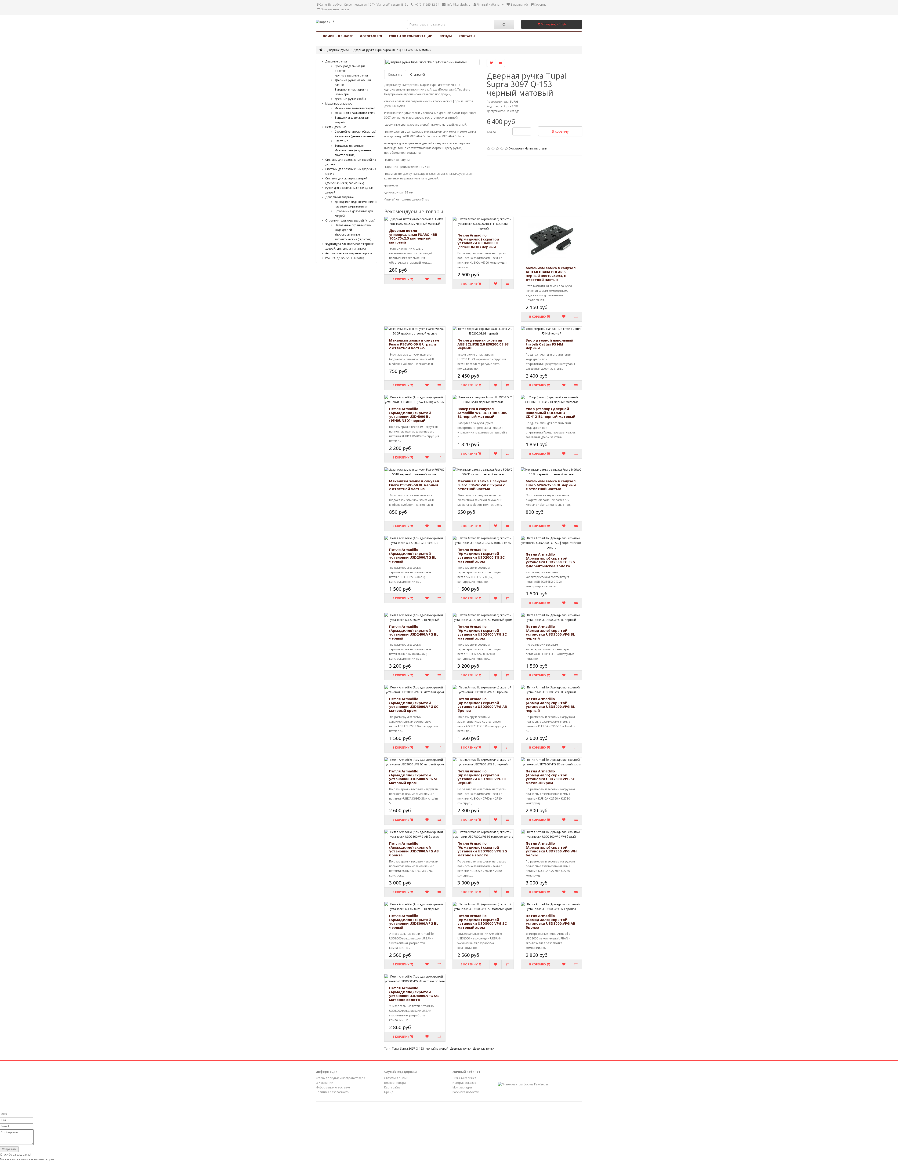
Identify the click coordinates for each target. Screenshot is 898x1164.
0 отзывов (515, 148)
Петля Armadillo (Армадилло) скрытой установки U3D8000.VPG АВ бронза (550, 921)
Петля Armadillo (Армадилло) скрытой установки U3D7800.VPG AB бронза (414, 849)
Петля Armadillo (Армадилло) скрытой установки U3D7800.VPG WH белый (551, 849)
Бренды (445, 36)
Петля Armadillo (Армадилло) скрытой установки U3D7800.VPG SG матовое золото (482, 849)
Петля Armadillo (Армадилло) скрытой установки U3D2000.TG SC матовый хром (481, 555)
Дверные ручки (338, 50)
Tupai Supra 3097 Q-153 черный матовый (420, 1049)
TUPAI (514, 102)
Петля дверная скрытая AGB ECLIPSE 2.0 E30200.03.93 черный (483, 344)
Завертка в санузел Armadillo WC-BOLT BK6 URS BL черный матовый (482, 412)
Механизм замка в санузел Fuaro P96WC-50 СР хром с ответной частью (482, 485)
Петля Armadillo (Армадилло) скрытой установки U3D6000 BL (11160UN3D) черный (478, 241)
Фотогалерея (371, 36)
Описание (395, 74)
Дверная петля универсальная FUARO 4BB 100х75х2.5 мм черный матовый (413, 236)
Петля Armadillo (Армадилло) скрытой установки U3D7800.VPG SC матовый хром (550, 777)
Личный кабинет (464, 1078)
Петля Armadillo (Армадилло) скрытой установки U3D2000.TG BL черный (412, 555)
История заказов (464, 1083)
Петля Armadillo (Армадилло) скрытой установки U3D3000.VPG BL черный (550, 632)
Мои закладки (462, 1087)
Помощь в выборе (338, 36)
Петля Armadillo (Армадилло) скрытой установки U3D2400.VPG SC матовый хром (482, 632)
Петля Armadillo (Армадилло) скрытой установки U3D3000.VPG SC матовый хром (413, 704)
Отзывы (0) (417, 74)
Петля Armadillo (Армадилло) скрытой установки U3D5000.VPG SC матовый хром (413, 777)
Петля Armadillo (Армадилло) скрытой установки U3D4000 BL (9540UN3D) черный (410, 414)
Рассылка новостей (466, 1092)
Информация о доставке (333, 1087)
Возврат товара (395, 1083)
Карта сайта (392, 1087)
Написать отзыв (536, 148)
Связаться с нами (396, 1078)
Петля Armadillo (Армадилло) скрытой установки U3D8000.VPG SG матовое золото (414, 994)
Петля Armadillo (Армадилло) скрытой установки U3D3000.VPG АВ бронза (482, 704)
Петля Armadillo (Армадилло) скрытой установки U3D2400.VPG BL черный (413, 632)
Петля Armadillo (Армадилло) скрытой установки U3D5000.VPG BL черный (550, 704)
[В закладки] (491, 63)
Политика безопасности (332, 1092)
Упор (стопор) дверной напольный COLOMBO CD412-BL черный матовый (550, 412)
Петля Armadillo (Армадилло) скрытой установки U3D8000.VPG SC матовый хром (482, 921)
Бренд (388, 1092)
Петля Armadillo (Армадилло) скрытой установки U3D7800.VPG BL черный (482, 777)
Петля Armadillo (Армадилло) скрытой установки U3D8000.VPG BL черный (413, 921)
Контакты (467, 36)
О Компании (324, 1083)
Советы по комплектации (410, 36)
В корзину (560, 131)
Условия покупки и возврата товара (340, 1078)
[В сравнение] (500, 63)
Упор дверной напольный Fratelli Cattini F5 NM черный (549, 344)
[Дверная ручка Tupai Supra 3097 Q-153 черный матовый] (432, 62)
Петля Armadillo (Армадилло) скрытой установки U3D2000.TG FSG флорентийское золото (550, 560)
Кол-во (491, 132)
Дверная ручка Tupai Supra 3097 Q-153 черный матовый (392, 50)
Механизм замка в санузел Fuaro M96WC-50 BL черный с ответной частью (551, 485)
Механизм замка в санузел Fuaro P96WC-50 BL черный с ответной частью (414, 485)
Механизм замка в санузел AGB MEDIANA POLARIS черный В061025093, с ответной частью (551, 274)
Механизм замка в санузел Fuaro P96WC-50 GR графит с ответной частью (414, 344)
